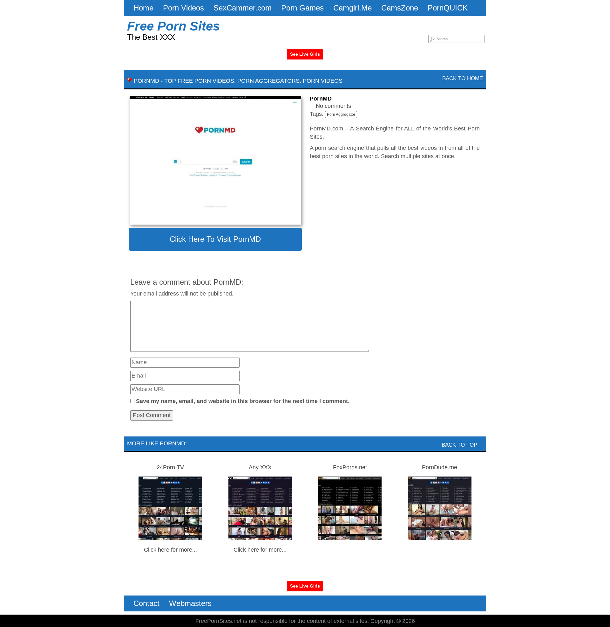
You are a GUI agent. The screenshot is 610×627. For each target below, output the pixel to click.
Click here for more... (170, 550)
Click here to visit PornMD (215, 239)
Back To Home (462, 78)
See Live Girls (305, 54)
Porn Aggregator (341, 114)
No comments (333, 106)
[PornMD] (215, 160)
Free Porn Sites (173, 26)
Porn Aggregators (268, 81)
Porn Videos (322, 81)
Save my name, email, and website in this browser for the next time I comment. (242, 401)
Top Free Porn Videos (199, 81)
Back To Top (460, 445)
